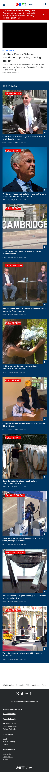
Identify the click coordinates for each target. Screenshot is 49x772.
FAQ (27, 685)
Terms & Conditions (10, 726)
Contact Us (20, 685)
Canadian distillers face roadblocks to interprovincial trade (20, 482)
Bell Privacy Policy (9, 723)
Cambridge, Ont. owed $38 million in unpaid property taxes (22, 252)
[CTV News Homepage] (24, 4)
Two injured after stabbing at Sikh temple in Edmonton (22, 654)
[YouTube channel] (26, 693)
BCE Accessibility (9, 714)
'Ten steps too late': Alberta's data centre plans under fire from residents (24, 310)
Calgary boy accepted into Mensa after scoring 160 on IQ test (24, 424)
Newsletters (35, 685)
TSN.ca (5, 744)
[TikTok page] (22, 693)
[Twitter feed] (17, 693)
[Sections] (4, 4)
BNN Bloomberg (9, 741)
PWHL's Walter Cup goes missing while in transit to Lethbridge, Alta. (24, 597)
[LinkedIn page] (31, 693)
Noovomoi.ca (8, 757)
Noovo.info (7, 754)
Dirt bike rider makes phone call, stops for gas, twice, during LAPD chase (24, 539)
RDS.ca (5, 760)
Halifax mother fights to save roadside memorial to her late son (20, 367)
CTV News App (8, 685)
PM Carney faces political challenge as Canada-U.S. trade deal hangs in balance (24, 195)
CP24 (5, 739)
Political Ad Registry (10, 729)
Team (44, 685)
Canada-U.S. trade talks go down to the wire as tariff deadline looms (24, 137)
